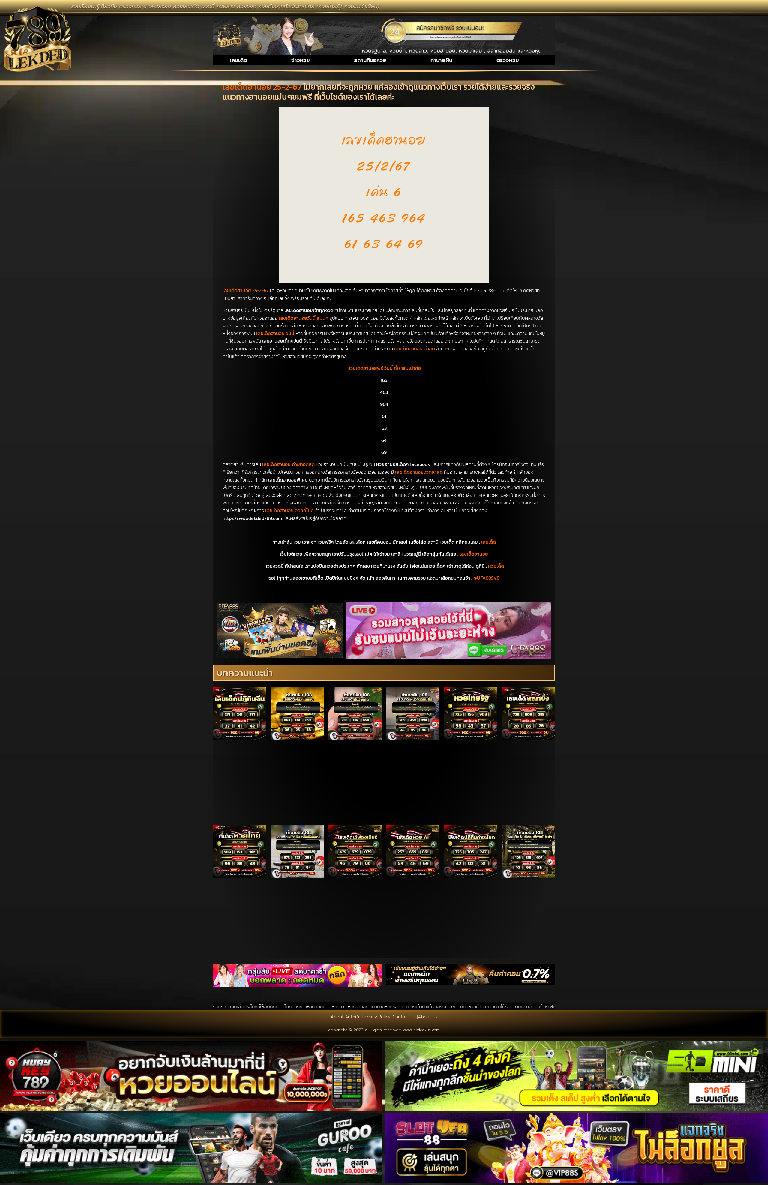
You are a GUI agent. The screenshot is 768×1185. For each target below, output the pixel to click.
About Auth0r (345, 1016)
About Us (428, 1016)
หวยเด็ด (496, 565)
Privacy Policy (376, 1016)
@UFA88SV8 (486, 577)
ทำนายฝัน (441, 60)
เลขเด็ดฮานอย (474, 553)
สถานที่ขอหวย (370, 60)
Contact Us (404, 1016)
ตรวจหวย (507, 60)
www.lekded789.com (421, 1030)
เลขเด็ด (238, 60)
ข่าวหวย (300, 60)
